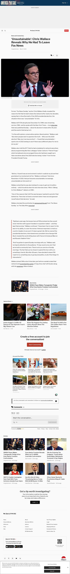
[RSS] (20, 558)
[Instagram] (12, 558)
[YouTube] (16, 558)
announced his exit (41, 203)
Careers (27, 526)
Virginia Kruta (15, 49)
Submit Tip (35, 502)
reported (31, 205)
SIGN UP (66, 30)
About (26, 519)
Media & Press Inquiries (52, 524)
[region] (35, 567)
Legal (48, 522)
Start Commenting (35, 344)
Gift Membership (29, 531)
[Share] (57, 55)
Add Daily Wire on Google (36, 105)
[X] (8, 558)
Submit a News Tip (51, 531)
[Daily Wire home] (35, 30)
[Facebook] (4, 558)
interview (54, 125)
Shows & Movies (7, 522)
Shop (4, 526)
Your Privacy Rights (51, 519)
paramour (20, 266)
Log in (44, 350)
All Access (5, 524)
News (4, 519)
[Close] (67, 567)
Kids (4, 529)
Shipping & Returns (51, 526)
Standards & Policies (51, 529)
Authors (27, 524)
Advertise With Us (29, 522)
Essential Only (52, 567)
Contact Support (29, 529)
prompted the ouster (27, 264)
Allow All (52, 571)
